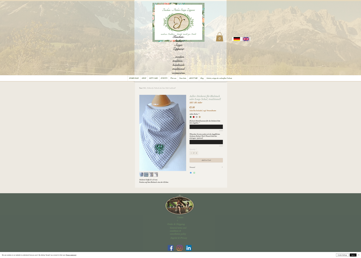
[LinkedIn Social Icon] (188, 248)
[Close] (359, 254)
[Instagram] (179, 248)
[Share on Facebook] (191, 173)
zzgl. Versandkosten (209, 111)
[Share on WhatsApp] (194, 173)
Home (140, 88)
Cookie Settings (342, 255)
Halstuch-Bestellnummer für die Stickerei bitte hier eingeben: (205, 122)
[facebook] (170, 248)
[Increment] (196, 153)
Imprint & (175, 238)
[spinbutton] (194, 153)
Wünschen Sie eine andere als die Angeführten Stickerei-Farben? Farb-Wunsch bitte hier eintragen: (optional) (205, 136)
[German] (236, 39)
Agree (353, 255)
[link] (219, 36)
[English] (245, 39)
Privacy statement (71, 255)
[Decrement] (191, 153)
